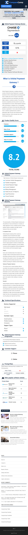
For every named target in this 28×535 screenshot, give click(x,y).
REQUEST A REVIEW (6, 6)
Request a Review (4, 469)
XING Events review (12, 398)
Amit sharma (3, 486)
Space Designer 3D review (13, 389)
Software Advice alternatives (7, 475)
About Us (3, 459)
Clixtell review (12, 402)
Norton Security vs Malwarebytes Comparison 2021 (16, 494)
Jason (2, 497)
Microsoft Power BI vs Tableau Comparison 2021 (16, 427)
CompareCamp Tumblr (5, 518)
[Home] (14, 2)
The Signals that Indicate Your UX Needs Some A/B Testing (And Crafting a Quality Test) (13, 498)
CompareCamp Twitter (5, 509)
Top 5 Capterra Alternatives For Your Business (14, 501)
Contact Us (3, 463)
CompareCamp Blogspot (6, 521)
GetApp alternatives (5, 472)
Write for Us (3, 466)
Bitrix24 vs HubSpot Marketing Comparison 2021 (16, 415)
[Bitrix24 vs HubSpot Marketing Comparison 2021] (5, 416)
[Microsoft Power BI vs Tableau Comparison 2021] (5, 428)
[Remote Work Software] (5, 439)
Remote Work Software (15, 437)
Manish (2, 490)
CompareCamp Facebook (6, 512)
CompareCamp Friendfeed (6, 515)
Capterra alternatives (5, 479)
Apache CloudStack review (11, 393)
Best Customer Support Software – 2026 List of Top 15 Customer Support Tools (13, 487)
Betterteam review (12, 384)
